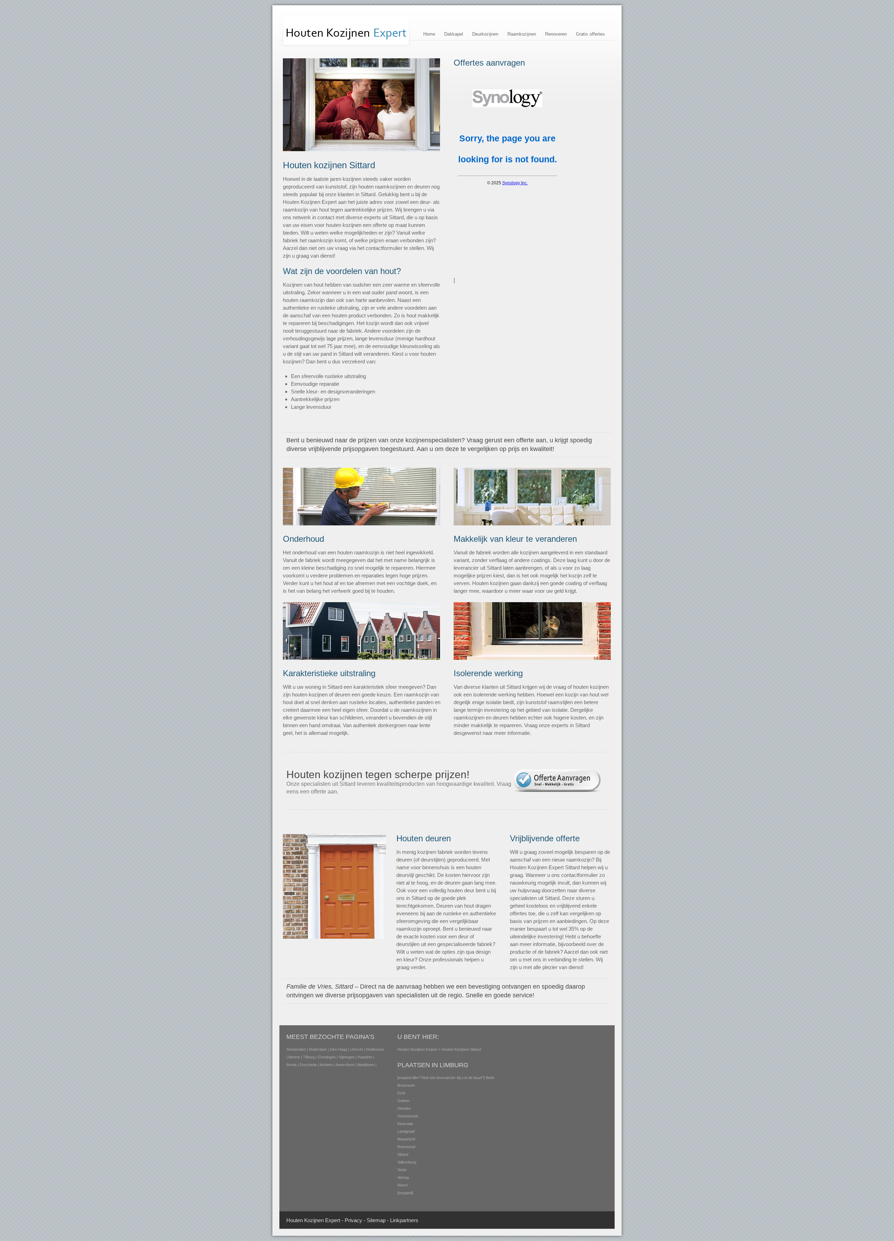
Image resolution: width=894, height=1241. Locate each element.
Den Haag (338, 1049)
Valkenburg (406, 1162)
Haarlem (365, 1057)
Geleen (403, 1101)
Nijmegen (346, 1057)
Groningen (327, 1057)
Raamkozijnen (521, 34)
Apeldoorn (365, 1065)
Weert (402, 1185)
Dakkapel (453, 34)
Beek (490, 1078)
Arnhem (326, 1065)
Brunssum (406, 1085)
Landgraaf (406, 1131)
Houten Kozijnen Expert (417, 1049)
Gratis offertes (590, 34)
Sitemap (376, 1220)
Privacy (353, 1220)
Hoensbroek (407, 1116)
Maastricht (406, 1139)
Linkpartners (404, 1220)
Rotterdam (318, 1049)
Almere (294, 1057)
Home (429, 34)
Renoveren (556, 34)
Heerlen (404, 1108)
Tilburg (309, 1057)
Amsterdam (296, 1049)
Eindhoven (375, 1049)
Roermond (406, 1147)
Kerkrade (405, 1124)
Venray (403, 1177)
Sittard (402, 1154)
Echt (401, 1093)
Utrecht (356, 1049)
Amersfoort (345, 1065)
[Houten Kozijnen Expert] (346, 45)
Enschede (308, 1065)
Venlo (401, 1170)
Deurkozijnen (485, 34)
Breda (291, 1065)
